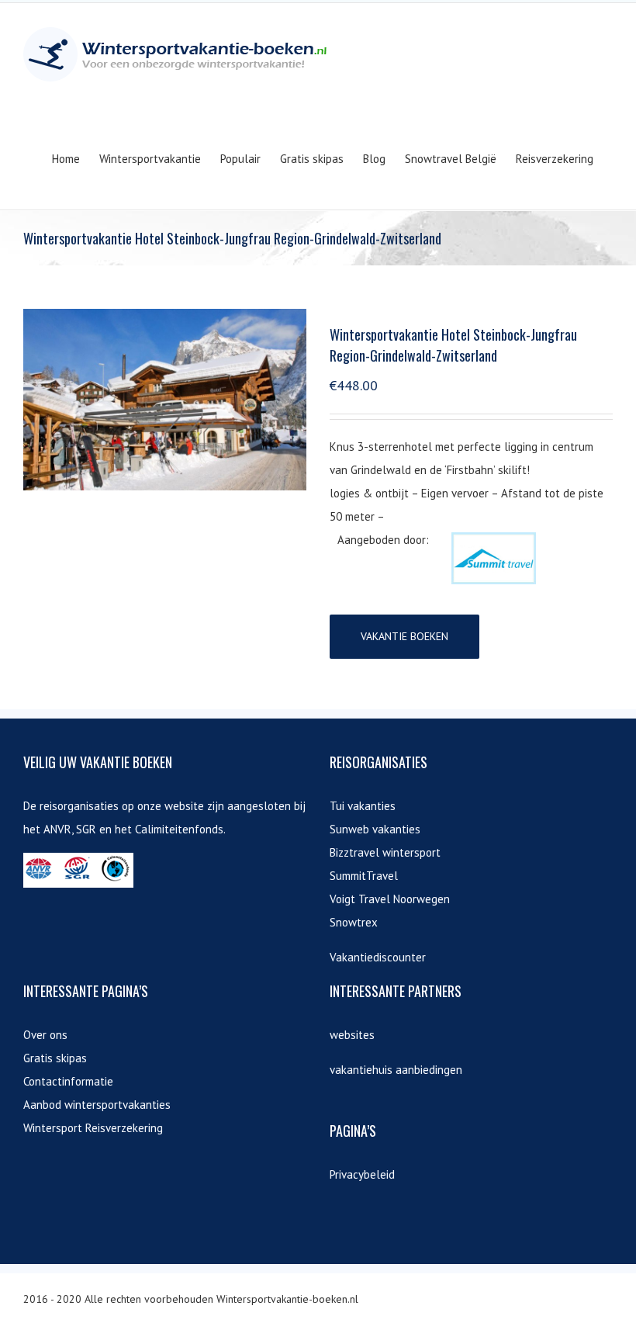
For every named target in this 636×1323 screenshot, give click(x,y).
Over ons (45, 1034)
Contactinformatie (68, 1081)
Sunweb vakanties (375, 829)
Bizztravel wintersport (385, 852)
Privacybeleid (362, 1174)
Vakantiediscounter (378, 957)
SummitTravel (364, 875)
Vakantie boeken (404, 636)
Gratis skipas (55, 1058)
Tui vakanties (363, 805)
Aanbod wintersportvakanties (97, 1104)
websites (352, 1034)
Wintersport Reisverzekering (93, 1127)
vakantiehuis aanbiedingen (396, 1069)
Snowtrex (354, 922)
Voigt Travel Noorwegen (390, 899)
